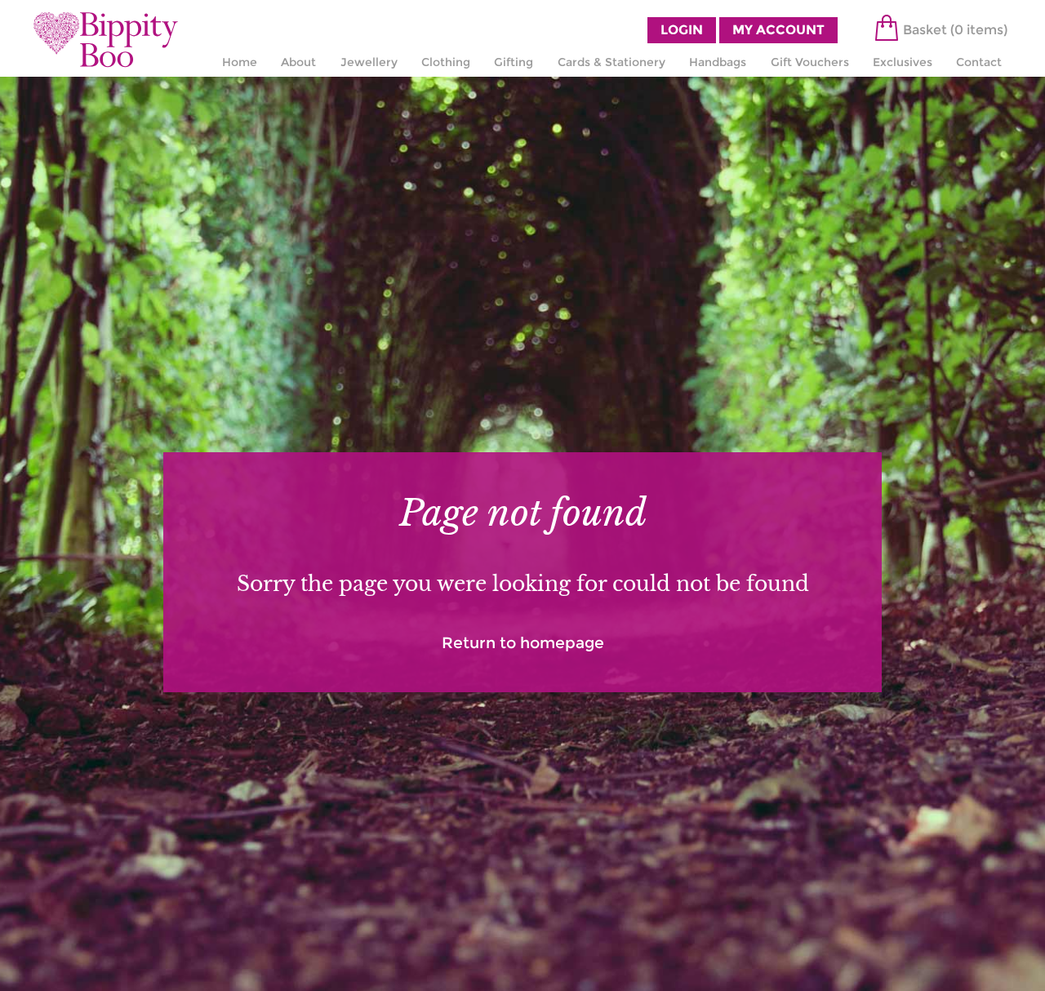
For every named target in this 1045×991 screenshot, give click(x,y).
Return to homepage (523, 642)
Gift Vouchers (810, 62)
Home (239, 62)
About (298, 62)
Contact (979, 62)
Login (681, 30)
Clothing (445, 62)
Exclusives (902, 62)
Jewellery (369, 62)
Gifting (513, 62)
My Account (778, 30)
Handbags (717, 62)
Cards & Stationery (611, 62)
